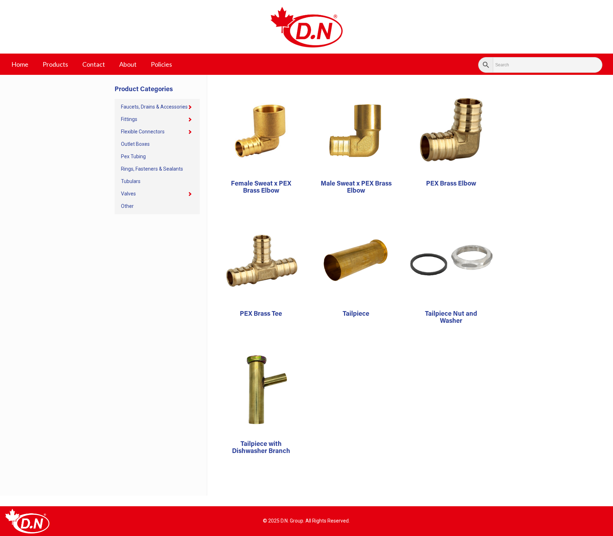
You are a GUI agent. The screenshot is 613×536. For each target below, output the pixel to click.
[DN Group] (306, 27)
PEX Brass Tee (261, 314)
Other (127, 206)
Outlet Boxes (135, 144)
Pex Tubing (133, 156)
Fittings (129, 119)
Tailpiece (356, 314)
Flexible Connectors (143, 131)
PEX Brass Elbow (451, 184)
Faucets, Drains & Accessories (154, 107)
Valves (128, 194)
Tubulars (130, 181)
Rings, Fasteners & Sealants (152, 169)
